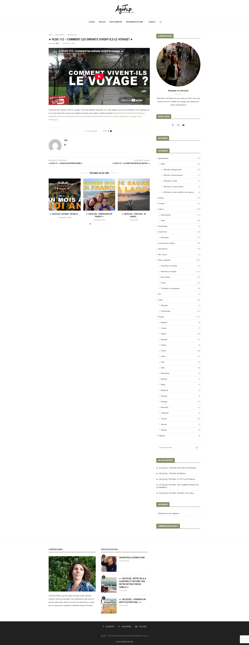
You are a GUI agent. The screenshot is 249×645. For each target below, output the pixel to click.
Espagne (180, 339)
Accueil (92, 22)
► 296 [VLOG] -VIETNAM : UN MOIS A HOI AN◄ (175, 493)
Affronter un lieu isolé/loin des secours (181, 192)
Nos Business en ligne (134, 22)
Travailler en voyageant (180, 288)
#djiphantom (124, 116)
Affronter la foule (181, 181)
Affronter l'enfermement (181, 175)
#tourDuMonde (97, 116)
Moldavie (180, 390)
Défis (180, 164)
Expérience (179, 232)
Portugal (180, 401)
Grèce (180, 356)
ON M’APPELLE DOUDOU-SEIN (132, 557)
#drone (116, 116)
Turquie (180, 418)
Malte (180, 384)
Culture (179, 209)
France (180, 351)
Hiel (57, 43)
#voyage (133, 116)
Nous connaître (115, 22)
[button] (52, 201)
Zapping (179, 435)
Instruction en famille (180, 266)
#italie (139, 116)
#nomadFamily (84, 116)
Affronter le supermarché (181, 186)
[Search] (161, 22)
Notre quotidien (179, 260)
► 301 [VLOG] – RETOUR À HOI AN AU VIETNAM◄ (176, 468)
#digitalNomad (119, 113)
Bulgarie (180, 322)
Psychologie (180, 311)
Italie (180, 368)
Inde (180, 362)
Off (179, 294)
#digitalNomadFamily (57, 116)
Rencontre (180, 237)
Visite (180, 220)
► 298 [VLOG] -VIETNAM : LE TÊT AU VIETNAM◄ (175, 479)
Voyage (179, 316)
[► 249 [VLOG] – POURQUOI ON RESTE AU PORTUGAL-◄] (109, 606)
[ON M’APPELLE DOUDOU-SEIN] (109, 564)
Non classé (179, 254)
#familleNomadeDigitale (135, 113)
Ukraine (180, 424)
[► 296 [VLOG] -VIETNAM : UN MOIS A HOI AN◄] (65, 195)
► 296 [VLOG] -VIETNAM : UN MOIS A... (65, 214)
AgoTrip (145, 635)
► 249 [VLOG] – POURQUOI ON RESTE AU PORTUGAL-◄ (132, 600)
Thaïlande (180, 413)
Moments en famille (180, 271)
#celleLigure (53, 119)
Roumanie (180, 407)
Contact (152, 22)
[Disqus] (99, 261)
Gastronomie (180, 215)
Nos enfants (180, 277)
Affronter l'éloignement (181, 169)
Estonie (180, 345)
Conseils (179, 203)
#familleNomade (72, 116)
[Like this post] (105, 131)
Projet (180, 283)
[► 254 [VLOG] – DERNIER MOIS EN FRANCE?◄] (99, 195)
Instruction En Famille (179, 243)
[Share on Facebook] (108, 131)
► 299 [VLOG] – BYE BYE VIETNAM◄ (171, 473)
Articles (102, 22)
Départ (180, 333)
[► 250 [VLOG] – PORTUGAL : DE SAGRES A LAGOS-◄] (134, 195)
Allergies (180, 305)
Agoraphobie (179, 158)
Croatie (180, 328)
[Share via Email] (111, 131)
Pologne (180, 396)
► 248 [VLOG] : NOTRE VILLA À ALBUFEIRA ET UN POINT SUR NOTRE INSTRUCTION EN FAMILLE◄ (132, 582)
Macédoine (180, 373)
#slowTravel (108, 116)
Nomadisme (179, 249)
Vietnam (180, 430)
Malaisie (180, 379)
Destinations (179, 226)
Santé (179, 300)
